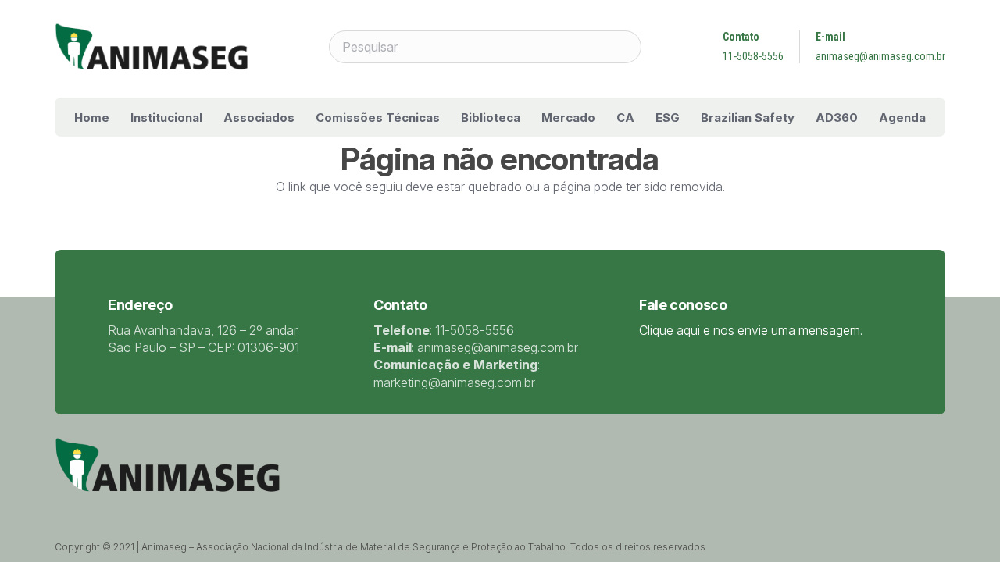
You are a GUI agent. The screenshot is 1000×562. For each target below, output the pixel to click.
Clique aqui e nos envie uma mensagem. (750, 330)
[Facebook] (100, 508)
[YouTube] (140, 508)
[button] (213, 117)
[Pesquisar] (625, 46)
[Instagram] (161, 509)
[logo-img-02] (151, 46)
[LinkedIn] (120, 508)
